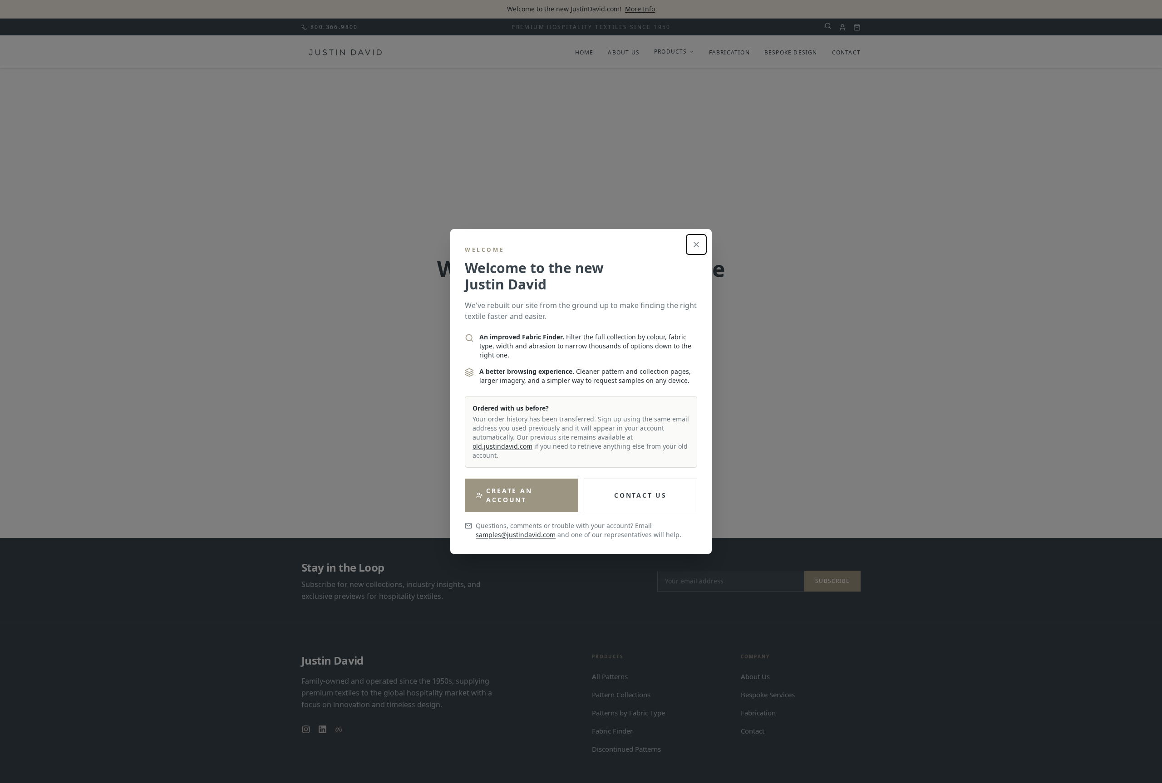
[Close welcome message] (696, 244)
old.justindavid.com (502, 446)
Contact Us (640, 495)
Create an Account (509, 495)
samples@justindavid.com (516, 534)
